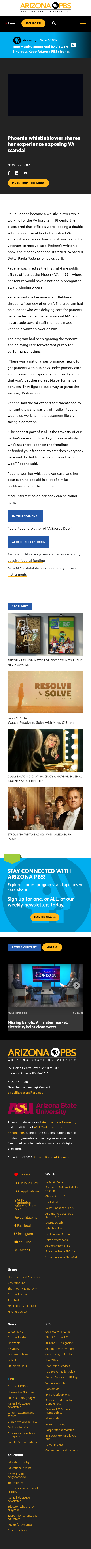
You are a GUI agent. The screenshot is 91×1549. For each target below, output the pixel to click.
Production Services (58, 1366)
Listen (12, 1270)
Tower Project (54, 1445)
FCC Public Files (26, 1183)
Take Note (14, 1300)
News (12, 1324)
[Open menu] (83, 23)
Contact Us (52, 1389)
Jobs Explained (54, 1228)
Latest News (15, 1331)
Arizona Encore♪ (18, 1294)
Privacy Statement (27, 1217)
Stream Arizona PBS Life (60, 1251)
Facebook (24, 1225)
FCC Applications (26, 1191)
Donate (24, 1175)
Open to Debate (18, 1354)
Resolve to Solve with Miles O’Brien (62, 1189)
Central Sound (16, 1283)
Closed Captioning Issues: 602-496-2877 (26, 1204)
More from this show (28, 182)
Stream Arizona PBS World (62, 1257)
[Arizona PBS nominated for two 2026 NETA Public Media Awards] (45, 615)
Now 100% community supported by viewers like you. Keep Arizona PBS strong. (41, 46)
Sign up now (43, 917)
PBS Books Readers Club (60, 1372)
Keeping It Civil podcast (22, 1306)
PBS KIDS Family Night (21, 1398)
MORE (50, 947)
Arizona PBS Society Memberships (58, 1411)
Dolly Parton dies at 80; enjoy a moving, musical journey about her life (45, 778)
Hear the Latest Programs (24, 1277)
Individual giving (55, 1424)
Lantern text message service (21, 1414)
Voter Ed (13, 1360)
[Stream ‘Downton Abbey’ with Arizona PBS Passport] (45, 790)
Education (15, 1455)
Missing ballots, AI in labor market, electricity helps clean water (38, 1024)
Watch (50, 1174)
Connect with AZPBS (58, 1331)
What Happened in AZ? (60, 1208)
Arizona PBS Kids (18, 1386)
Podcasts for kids (18, 1427)
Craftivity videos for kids (22, 1422)
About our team (18, 1530)
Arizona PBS (16, 1133)
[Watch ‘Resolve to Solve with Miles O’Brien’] (45, 673)
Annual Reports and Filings (62, 1377)
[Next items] (76, 985)
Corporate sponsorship (60, 1430)
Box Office (52, 1360)
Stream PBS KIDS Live (21, 1392)
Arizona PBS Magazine (59, 1343)
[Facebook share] (11, 173)
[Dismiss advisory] (73, 45)
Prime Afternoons (57, 1240)
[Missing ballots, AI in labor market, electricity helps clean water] (46, 966)
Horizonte (14, 1343)
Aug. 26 (17, 718)
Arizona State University (59, 1122)
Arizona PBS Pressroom (60, 1349)
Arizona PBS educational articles (23, 1490)
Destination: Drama (58, 1234)
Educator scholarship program (21, 1508)
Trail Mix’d (52, 1202)
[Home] (45, 7)
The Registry (15, 1483)
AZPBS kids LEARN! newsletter (19, 1405)
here (11, 502)
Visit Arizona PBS (56, 1383)
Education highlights (20, 1462)
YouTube (25, 1242)
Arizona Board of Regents (51, 1157)
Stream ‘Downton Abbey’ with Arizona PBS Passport (40, 836)
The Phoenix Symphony (22, 1288)
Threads (23, 1250)
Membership (53, 1418)
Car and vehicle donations (62, 1450)
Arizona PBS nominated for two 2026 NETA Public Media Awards (45, 662)
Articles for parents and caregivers (22, 1435)
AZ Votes (13, 1349)
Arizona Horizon (18, 1337)
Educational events (19, 1468)
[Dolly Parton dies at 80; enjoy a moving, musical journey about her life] (45, 732)
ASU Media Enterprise (49, 1127)
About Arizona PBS (57, 1337)
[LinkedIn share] (19, 173)
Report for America (20, 1525)
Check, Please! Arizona (60, 1196)
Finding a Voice (17, 1311)
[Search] (54, 23)
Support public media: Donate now (59, 1402)
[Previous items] (14, 985)
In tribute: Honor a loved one (61, 1437)
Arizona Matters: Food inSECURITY (59, 1215)
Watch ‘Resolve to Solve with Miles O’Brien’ (41, 723)
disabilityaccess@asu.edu (25, 1093)
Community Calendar (59, 1354)
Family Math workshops (22, 1442)
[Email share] (28, 173)
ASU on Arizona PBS (58, 1245)
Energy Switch (54, 1223)
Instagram (25, 1234)
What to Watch (55, 1182)
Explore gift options (58, 1394)
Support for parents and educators (22, 1517)
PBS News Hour (17, 1366)
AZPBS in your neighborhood (17, 1475)
